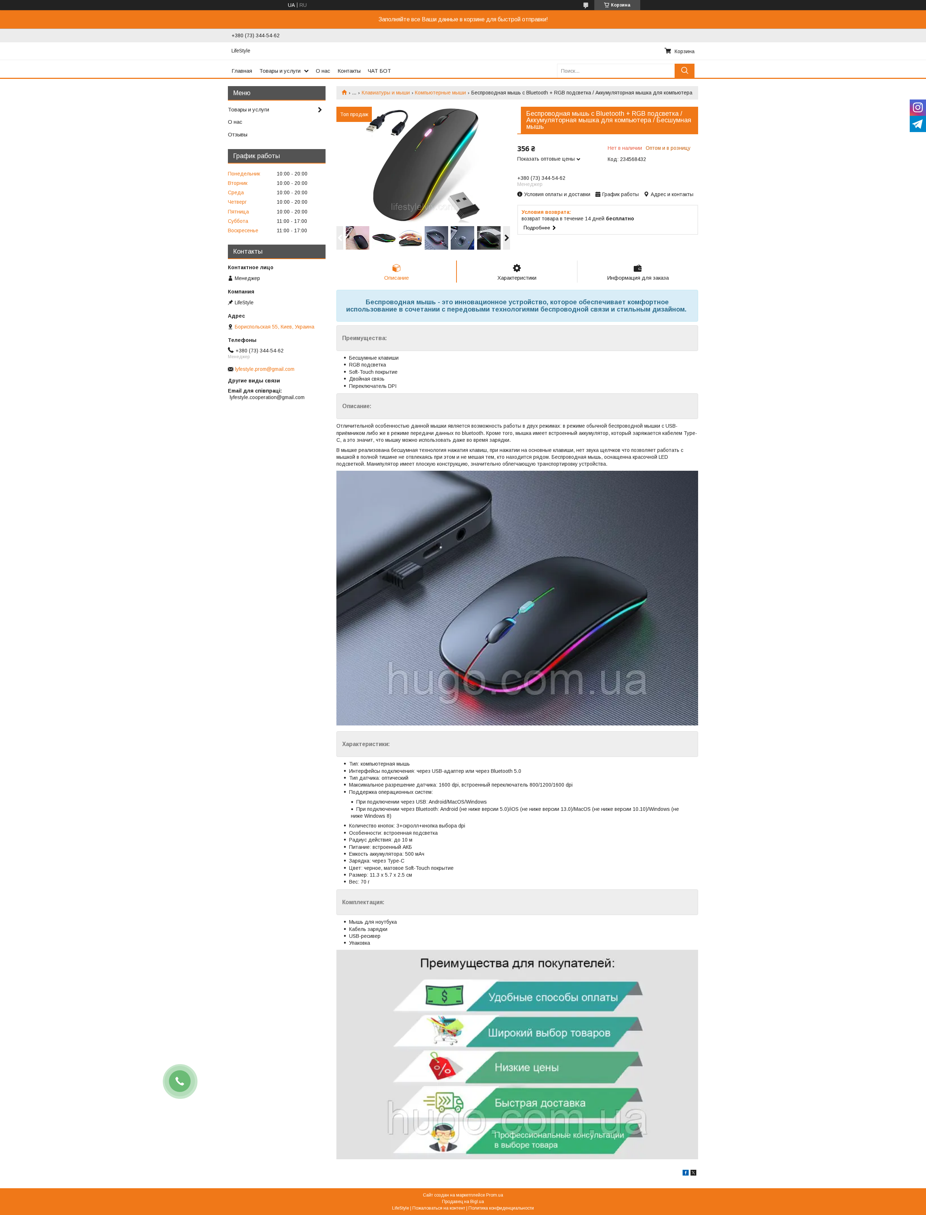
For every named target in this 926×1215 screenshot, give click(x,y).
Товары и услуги (280, 71)
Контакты (349, 71)
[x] (693, 1174)
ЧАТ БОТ (379, 71)
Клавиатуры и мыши (386, 93)
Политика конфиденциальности (501, 1208)
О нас (323, 71)
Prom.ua (494, 1195)
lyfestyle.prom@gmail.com (264, 369)
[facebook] (686, 1174)
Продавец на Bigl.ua (463, 1201)
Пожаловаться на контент (438, 1208)
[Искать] (684, 71)
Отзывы (237, 134)
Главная (242, 71)
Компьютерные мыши (440, 93)
